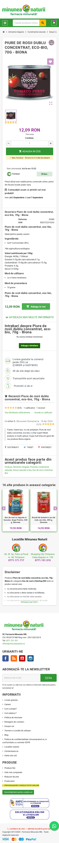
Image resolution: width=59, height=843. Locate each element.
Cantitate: (29, 138)
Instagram (30, 658)
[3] (11, 122)
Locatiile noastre (11, 747)
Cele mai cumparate (13, 772)
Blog (6, 735)
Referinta (22, 219)
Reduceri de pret (11, 777)
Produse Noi (9, 768)
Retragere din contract (14, 722)
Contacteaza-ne (11, 751)
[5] (16, 122)
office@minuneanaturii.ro (13, 643)
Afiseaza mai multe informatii (31, 317)
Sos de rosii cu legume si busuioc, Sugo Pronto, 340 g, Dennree (15, 519)
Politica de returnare (13, 717)
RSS (14, 658)
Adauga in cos (36, 306)
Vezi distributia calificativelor (17, 412)
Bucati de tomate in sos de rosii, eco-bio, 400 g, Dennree (43, 519)
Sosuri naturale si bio (22, 470)
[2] (8, 122)
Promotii (33, 467)
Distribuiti (13, 447)
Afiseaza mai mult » (29, 602)
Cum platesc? (10, 713)
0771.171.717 (16, 560)
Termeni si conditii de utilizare (17, 730)
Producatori (9, 781)
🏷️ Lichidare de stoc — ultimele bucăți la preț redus (29, 829)
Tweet (30, 447)
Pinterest (46, 447)
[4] (13, 122)
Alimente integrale (21, 467)
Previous (4, 508)
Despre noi (9, 726)
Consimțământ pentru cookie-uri (18, 792)
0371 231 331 (12, 640)
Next (55, 508)
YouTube (22, 658)
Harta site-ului (10, 755)
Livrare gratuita (11, 700)
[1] (6, 122)
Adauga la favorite (50, 61)
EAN (20, 222)
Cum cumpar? (10, 709)
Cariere (7, 704)
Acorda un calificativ (43, 412)
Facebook (5, 658)
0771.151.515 (43, 560)
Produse (8, 467)
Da (50, 677)
